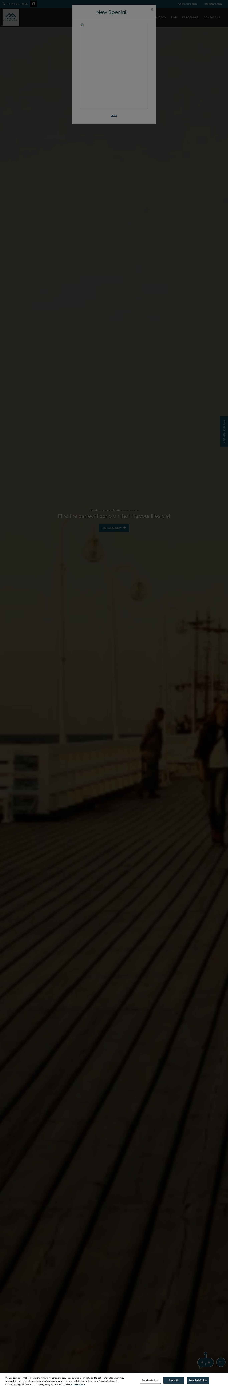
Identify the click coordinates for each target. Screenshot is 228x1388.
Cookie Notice (78, 1384)
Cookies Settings (150, 1380)
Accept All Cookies (198, 1380)
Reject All (173, 1380)
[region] (114, 1380)
